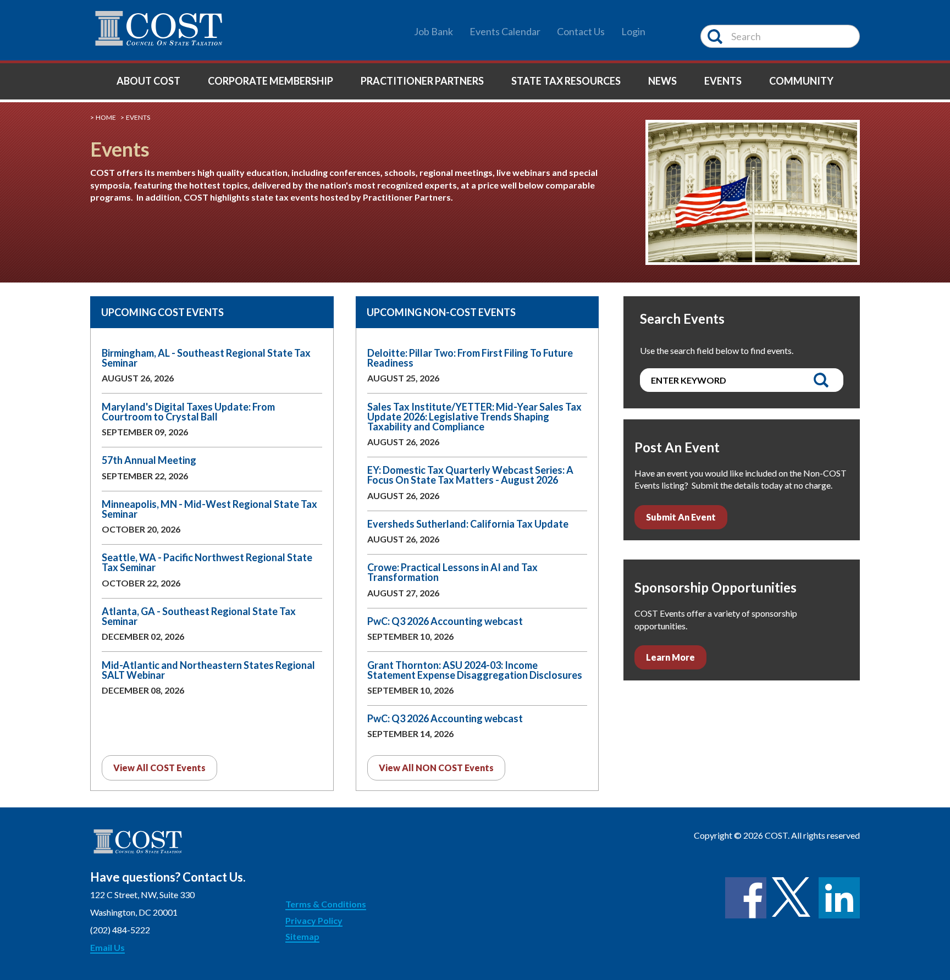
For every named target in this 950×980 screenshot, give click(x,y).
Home (106, 117)
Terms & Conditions (325, 904)
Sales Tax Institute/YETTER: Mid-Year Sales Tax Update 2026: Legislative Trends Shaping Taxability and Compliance (474, 417)
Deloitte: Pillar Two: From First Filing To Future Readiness (470, 358)
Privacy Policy (314, 920)
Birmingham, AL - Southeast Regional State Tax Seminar (206, 358)
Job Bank (433, 31)
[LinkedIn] (839, 897)
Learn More (670, 657)
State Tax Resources (566, 81)
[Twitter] (792, 897)
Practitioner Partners (422, 81)
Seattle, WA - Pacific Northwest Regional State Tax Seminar (207, 562)
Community (801, 81)
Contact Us (581, 31)
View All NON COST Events (436, 767)
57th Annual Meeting (149, 460)
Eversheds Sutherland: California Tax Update (467, 524)
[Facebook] (745, 897)
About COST (148, 81)
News (662, 81)
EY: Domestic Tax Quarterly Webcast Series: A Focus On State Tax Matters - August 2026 (470, 475)
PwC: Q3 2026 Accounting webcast (445, 621)
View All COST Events (159, 767)
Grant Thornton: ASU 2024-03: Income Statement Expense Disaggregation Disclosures (474, 670)
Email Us (107, 947)
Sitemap (302, 936)
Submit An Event (681, 517)
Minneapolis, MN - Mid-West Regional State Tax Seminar (209, 509)
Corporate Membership (270, 81)
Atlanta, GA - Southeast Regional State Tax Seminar (199, 616)
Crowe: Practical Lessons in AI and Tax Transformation (452, 572)
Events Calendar (505, 31)
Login (633, 31)
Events (723, 81)
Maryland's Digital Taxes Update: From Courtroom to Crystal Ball (188, 412)
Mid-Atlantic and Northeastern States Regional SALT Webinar (208, 670)
